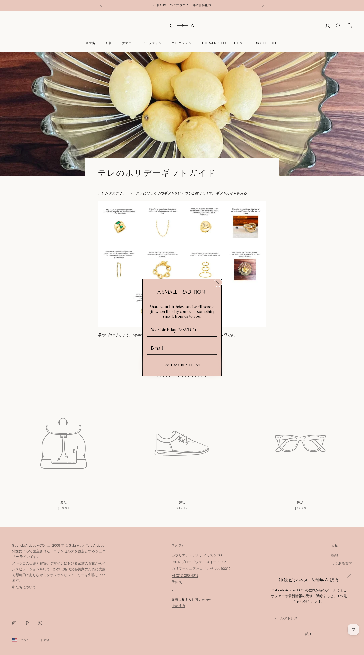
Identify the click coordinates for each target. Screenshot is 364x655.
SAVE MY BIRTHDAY (182, 365)
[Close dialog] (218, 282)
